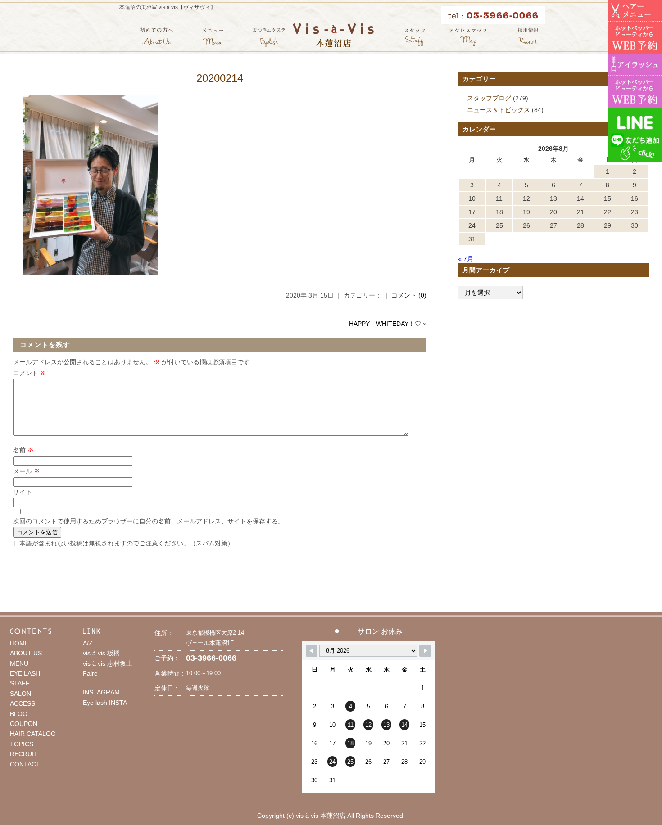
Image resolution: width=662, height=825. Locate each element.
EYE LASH (25, 673)
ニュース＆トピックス (498, 109)
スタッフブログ (489, 98)
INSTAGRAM (101, 692)
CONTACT (25, 764)
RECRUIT (24, 753)
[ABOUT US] (156, 37)
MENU (19, 663)
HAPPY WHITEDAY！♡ (385, 323)
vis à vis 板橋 (101, 653)
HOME (19, 643)
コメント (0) (408, 295)
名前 (23, 450)
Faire (90, 673)
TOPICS (21, 744)
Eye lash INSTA (105, 702)
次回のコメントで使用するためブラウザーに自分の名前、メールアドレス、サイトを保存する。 (148, 521)
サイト (22, 492)
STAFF (20, 683)
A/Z (88, 643)
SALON (20, 693)
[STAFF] (414, 37)
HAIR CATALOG (33, 733)
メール (26, 471)
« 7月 (465, 258)
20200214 (219, 78)
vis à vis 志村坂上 (107, 663)
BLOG (18, 713)
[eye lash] (269, 37)
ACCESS (22, 703)
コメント (29, 373)
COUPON (23, 723)
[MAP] (468, 37)
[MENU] (212, 37)
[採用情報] (528, 37)
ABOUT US (26, 653)
